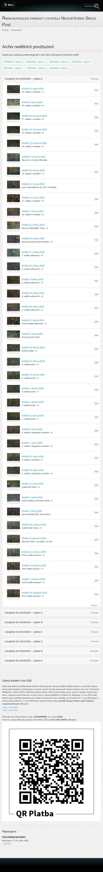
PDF (96, 90)
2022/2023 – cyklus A (81, 62)
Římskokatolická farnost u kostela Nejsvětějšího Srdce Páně (49, 21)
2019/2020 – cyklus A (59, 68)
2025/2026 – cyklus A (13, 62)
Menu (11, 5)
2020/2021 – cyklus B (36, 68)
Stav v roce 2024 (10, 710)
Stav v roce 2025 (10, 707)
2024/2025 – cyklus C (36, 62)
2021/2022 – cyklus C (13, 68)
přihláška (7, 843)
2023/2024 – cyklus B (58, 62)
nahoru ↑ (94, 605)
